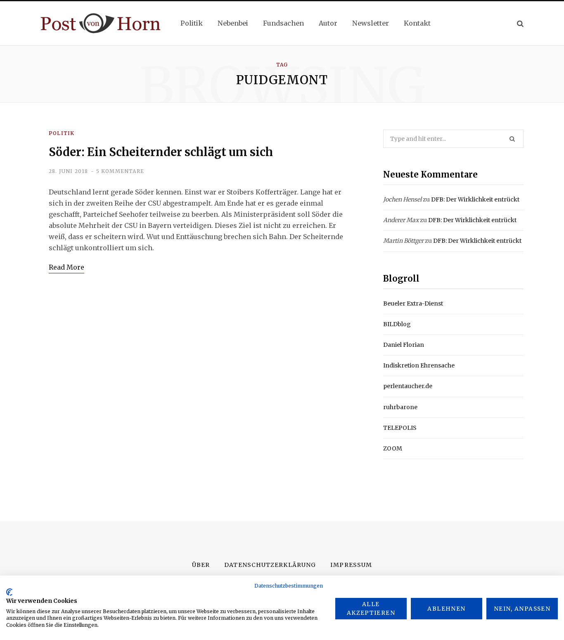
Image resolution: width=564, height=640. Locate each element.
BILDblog (397, 324)
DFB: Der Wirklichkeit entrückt (475, 199)
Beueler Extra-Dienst (413, 303)
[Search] (520, 23)
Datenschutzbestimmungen (288, 586)
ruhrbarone (400, 407)
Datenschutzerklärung (270, 565)
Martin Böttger (403, 240)
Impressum (351, 565)
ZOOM (392, 448)
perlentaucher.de (407, 386)
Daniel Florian (403, 344)
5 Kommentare (120, 171)
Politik (61, 133)
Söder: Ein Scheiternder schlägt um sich (161, 152)
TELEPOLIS (400, 427)
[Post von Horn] (100, 23)
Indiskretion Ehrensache (419, 365)
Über (201, 565)
